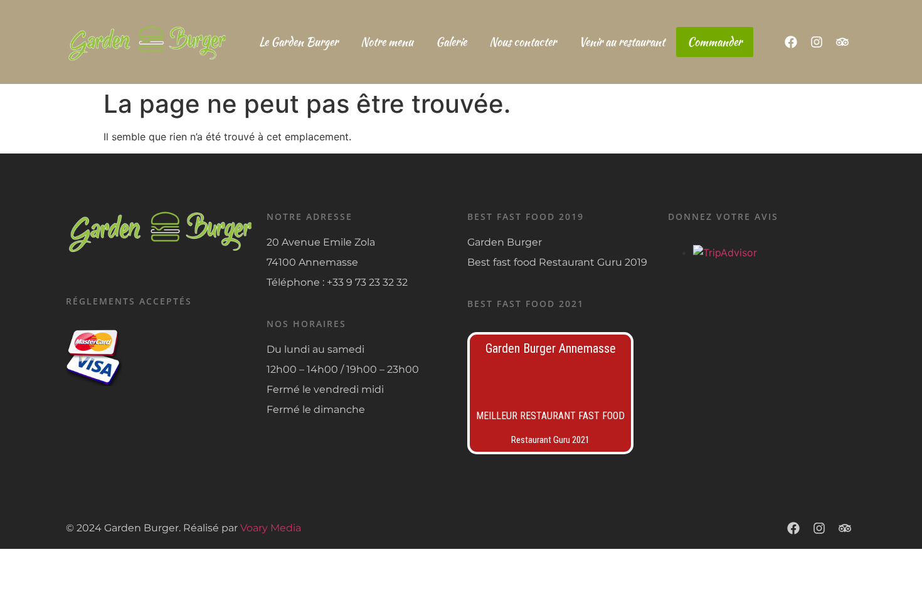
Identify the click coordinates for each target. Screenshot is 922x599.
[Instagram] (816, 42)
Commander (714, 41)
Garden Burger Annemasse (550, 348)
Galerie (451, 41)
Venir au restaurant (622, 41)
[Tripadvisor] (842, 42)
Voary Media (270, 528)
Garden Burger (504, 242)
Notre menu (387, 41)
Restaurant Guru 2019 (593, 262)
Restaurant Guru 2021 (550, 439)
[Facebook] (791, 42)
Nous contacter (522, 41)
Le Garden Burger (298, 41)
